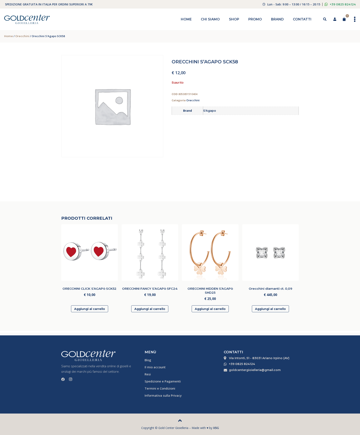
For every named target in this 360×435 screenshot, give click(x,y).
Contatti (302, 19)
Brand (277, 19)
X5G (216, 428)
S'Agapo (209, 111)
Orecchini (22, 36)
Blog (148, 360)
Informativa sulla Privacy (163, 395)
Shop (234, 19)
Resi (148, 374)
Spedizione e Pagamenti (163, 381)
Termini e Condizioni (160, 388)
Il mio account (155, 367)
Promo (255, 19)
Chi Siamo (210, 19)
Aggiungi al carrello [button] (89, 309)
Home (186, 19)
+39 (343, 4)
